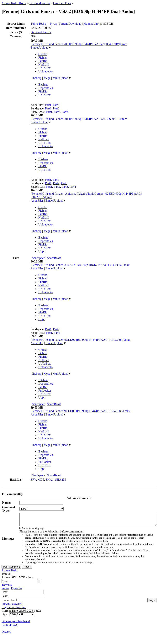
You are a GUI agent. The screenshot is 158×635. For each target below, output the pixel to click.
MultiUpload (60, 78)
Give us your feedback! (16, 621)
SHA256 (60, 479)
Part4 (73, 186)
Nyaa (52, 23)
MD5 (41, 479)
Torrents (7, 584)
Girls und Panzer (39, 3)
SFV (33, 479)
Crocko (42, 54)
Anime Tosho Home (14, 3)
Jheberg (36, 78)
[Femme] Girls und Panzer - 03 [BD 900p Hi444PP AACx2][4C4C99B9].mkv (79, 44)
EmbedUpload (39, 47)
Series (5, 588)
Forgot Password (12, 603)
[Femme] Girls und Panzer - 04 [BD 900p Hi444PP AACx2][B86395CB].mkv (79, 118)
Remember (9, 600)
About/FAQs (9, 624)
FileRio (42, 61)
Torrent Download (70, 23)
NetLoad (43, 64)
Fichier (42, 57)
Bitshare (43, 84)
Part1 (48, 105)
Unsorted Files (62, 3)
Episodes (16, 588)
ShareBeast (54, 258)
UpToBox (44, 68)
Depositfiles (45, 88)
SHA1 (50, 479)
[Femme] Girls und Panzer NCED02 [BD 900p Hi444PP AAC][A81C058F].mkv (80, 339)
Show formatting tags (33, 528)
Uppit (41, 251)
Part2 (56, 105)
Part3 (65, 112)
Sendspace (38, 258)
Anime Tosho (10, 570)
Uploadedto (45, 71)
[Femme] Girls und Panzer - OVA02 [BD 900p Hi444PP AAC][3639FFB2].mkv (80, 265)
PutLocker (44, 390)
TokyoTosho (38, 23)
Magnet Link (91, 23)
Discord (6, 631)
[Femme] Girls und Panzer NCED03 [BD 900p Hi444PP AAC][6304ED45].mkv (80, 411)
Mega (47, 78)
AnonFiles (37, 200)
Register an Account (14, 607)
